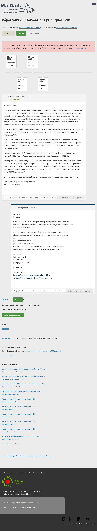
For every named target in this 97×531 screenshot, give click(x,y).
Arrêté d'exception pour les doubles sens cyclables (22, 436)
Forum (64, 524)
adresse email (19, 257)
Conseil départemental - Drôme (13, 372)
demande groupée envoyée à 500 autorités (45, 351)
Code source (90, 524)
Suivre (21, 33)
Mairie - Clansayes (8, 409)
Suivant (14, 356)
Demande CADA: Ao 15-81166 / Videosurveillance (21, 391)
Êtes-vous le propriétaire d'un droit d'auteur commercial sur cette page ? (27, 456)
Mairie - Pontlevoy (8, 424)
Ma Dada (17, 8)
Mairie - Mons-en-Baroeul (10, 394)
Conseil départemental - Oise (12, 387)
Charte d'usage (37, 491)
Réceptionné (15, 99)
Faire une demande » (13, 315)
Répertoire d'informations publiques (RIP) (19, 399)
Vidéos (71, 524)
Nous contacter (23, 491)
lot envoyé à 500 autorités (66, 27)
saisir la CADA (80, 48)
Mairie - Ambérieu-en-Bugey (30, 27)
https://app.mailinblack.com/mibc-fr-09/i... (32, 275)
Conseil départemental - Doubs (13, 379)
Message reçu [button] (22, 207)
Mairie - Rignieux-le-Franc (10, 402)
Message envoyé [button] (14, 96)
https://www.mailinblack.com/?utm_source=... (33, 278)
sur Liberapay (19, 507)
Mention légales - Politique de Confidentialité (17, 494)
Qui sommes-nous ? (9, 491)
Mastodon (80, 524)
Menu (94, 3)
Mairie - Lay (6, 417)
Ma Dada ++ (6, 338)
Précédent (6, 356)
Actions (7, 33)
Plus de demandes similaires (10, 444)
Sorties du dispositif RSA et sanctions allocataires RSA (23, 376)
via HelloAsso (31, 507)
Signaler (78, 198)
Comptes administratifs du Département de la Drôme (23, 369)
